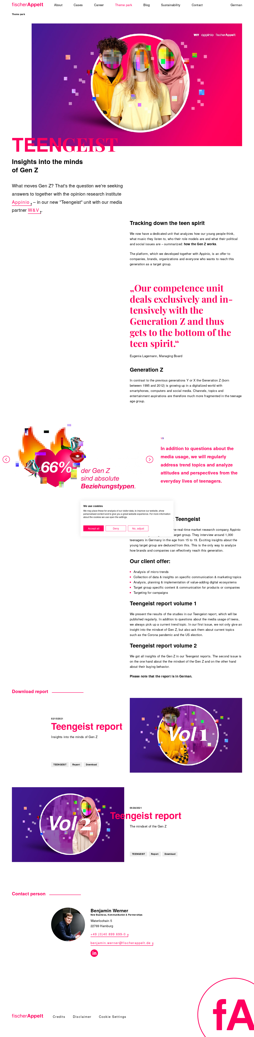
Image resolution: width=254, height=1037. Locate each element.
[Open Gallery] (78, 459)
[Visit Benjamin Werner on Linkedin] (94, 953)
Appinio (21, 202)
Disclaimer (82, 1016)
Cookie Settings (112, 1016)
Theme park (18, 14)
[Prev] (7, 460)
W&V (33, 210)
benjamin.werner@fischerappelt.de (121, 942)
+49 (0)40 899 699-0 (108, 934)
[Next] (149, 460)
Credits (59, 1016)
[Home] (28, 4)
